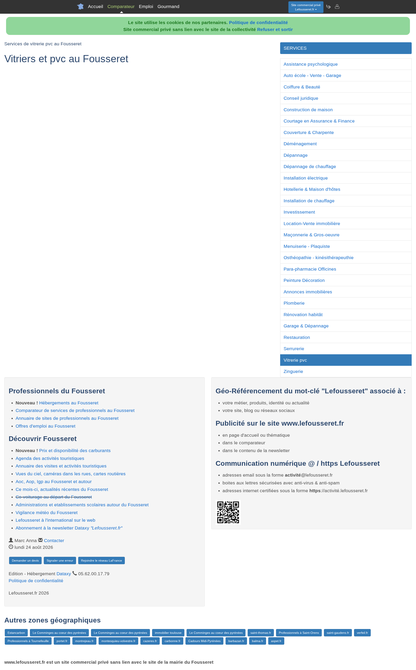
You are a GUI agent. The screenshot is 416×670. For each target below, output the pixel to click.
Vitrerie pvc (295, 360)
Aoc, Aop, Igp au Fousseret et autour (54, 481)
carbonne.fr (172, 641)
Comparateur (121, 6)
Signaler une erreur (60, 560)
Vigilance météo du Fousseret (47, 512)
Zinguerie (293, 371)
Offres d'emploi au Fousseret (45, 425)
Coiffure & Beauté (302, 86)
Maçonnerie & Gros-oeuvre (312, 234)
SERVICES (295, 48)
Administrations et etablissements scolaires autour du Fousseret (82, 504)
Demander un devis (25, 560)
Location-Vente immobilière (312, 223)
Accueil (95, 6)
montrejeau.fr (84, 641)
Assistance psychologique (311, 64)
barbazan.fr (236, 641)
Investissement (299, 211)
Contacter (54, 540)
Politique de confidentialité (258, 22)
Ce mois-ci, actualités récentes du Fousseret (62, 489)
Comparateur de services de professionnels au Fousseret (75, 410)
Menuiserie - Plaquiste (307, 246)
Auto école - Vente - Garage (312, 75)
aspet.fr (276, 641)
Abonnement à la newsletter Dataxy (69, 527)
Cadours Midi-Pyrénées (204, 641)
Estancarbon (16, 632)
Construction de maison (308, 109)
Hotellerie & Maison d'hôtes (312, 189)
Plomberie (294, 303)
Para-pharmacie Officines (310, 268)
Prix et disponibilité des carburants (75, 450)
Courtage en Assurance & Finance (319, 120)
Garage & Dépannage (306, 325)
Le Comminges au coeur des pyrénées (59, 632)
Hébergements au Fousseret (68, 402)
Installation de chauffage (309, 200)
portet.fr (62, 641)
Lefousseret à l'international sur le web (55, 520)
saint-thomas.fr (260, 632)
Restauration (297, 337)
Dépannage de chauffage (310, 166)
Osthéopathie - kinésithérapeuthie (319, 257)
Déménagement (300, 143)
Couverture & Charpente (309, 132)
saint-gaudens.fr (338, 632)
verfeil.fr (362, 632)
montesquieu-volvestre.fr (118, 641)
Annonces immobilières (308, 291)
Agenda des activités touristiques (50, 458)
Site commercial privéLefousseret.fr (306, 7)
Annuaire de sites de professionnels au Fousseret (67, 418)
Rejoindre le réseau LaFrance (101, 560)
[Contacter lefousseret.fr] (337, 6)
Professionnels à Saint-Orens (299, 632)
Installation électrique (306, 177)
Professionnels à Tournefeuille (28, 641)
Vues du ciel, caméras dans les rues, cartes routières (71, 473)
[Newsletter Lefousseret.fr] (328, 6)
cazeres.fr (150, 641)
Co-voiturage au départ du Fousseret (54, 496)
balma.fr (257, 641)
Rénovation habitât (303, 314)
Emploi (146, 6)
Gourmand (168, 6)
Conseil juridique (301, 98)
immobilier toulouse (168, 632)
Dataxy (64, 573)
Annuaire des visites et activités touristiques (61, 465)
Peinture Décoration (304, 280)
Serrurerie (294, 348)
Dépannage (296, 155)
